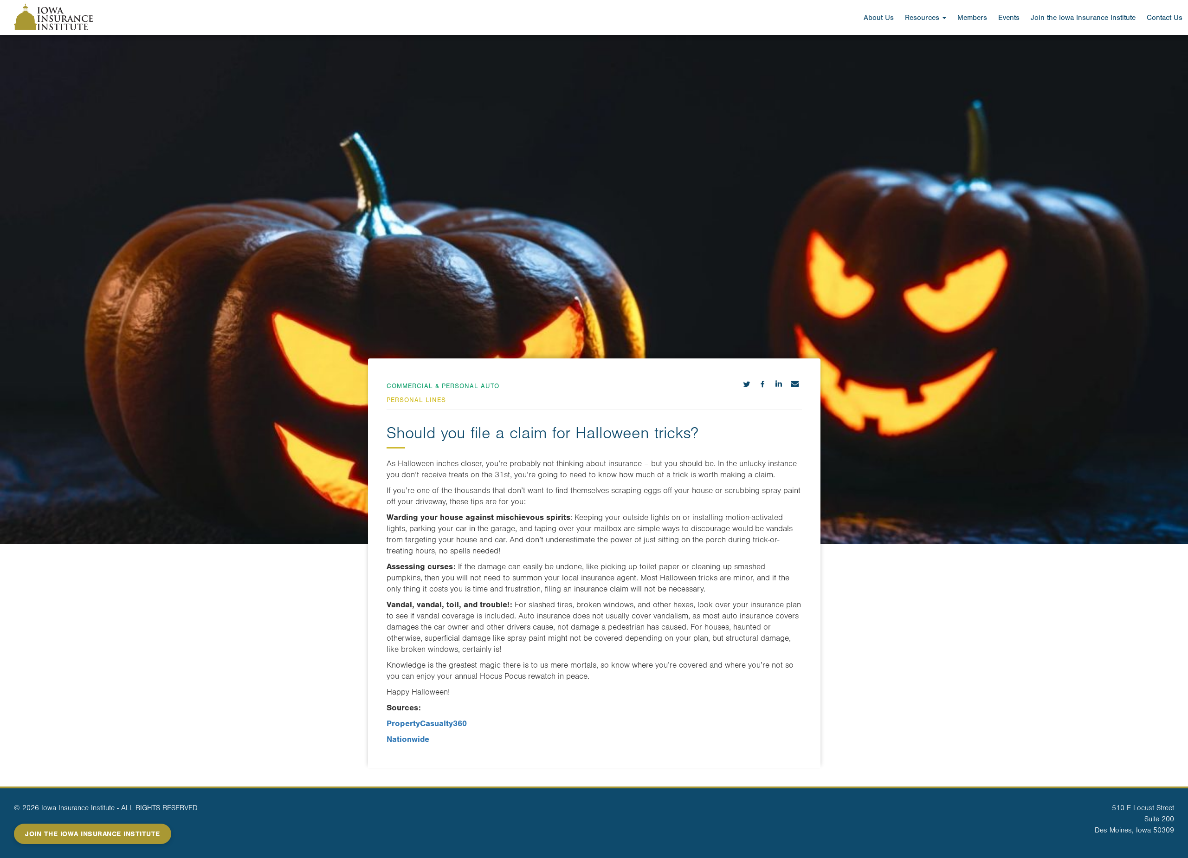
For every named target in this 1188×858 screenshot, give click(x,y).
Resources (923, 17)
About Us (879, 17)
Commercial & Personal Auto (443, 386)
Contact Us (1164, 17)
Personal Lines (416, 400)
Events (1009, 17)
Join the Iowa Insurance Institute (1083, 17)
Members (972, 17)
